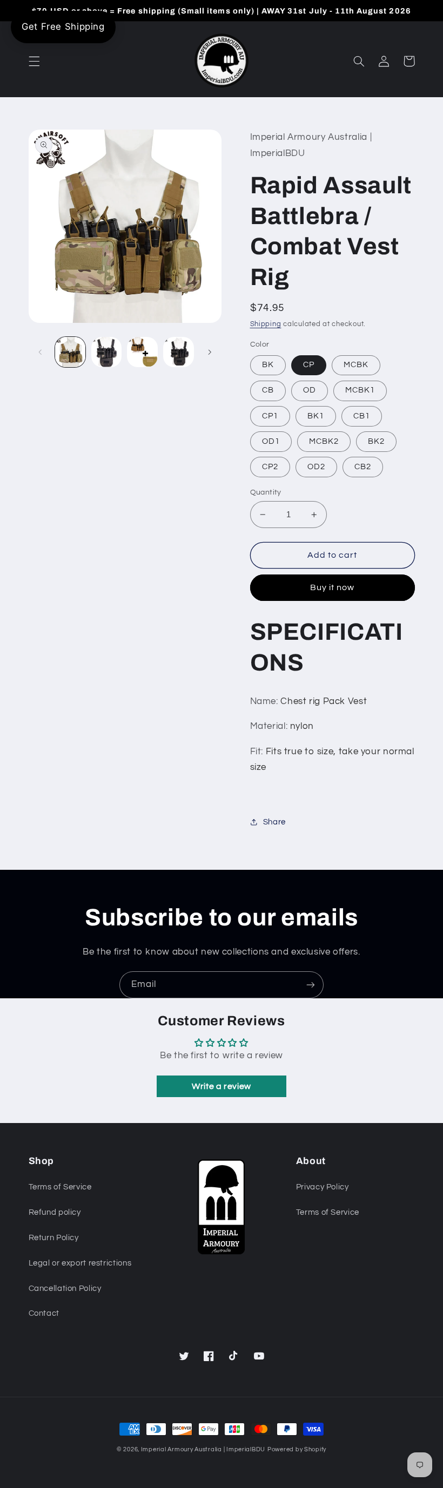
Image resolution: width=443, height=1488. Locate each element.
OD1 (271, 441)
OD (309, 390)
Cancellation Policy (65, 1288)
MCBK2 (324, 441)
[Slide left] (40, 352)
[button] (34, 61)
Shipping (265, 324)
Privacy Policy (322, 1187)
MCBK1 (360, 390)
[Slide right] (210, 352)
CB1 (361, 416)
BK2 (376, 441)
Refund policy (55, 1212)
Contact (44, 1313)
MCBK (356, 365)
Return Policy (54, 1238)
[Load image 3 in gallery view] (142, 352)
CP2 (270, 467)
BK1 (315, 416)
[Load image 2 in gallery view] (106, 352)
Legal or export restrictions (80, 1263)
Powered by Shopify (296, 1449)
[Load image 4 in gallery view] (178, 352)
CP (308, 365)
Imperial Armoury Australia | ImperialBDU (203, 1449)
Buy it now (332, 587)
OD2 (316, 467)
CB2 (362, 467)
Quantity (265, 492)
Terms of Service (60, 1187)
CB (268, 390)
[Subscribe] (310, 984)
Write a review (221, 1086)
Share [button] (274, 822)
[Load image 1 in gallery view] (70, 352)
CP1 (270, 416)
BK (268, 365)
